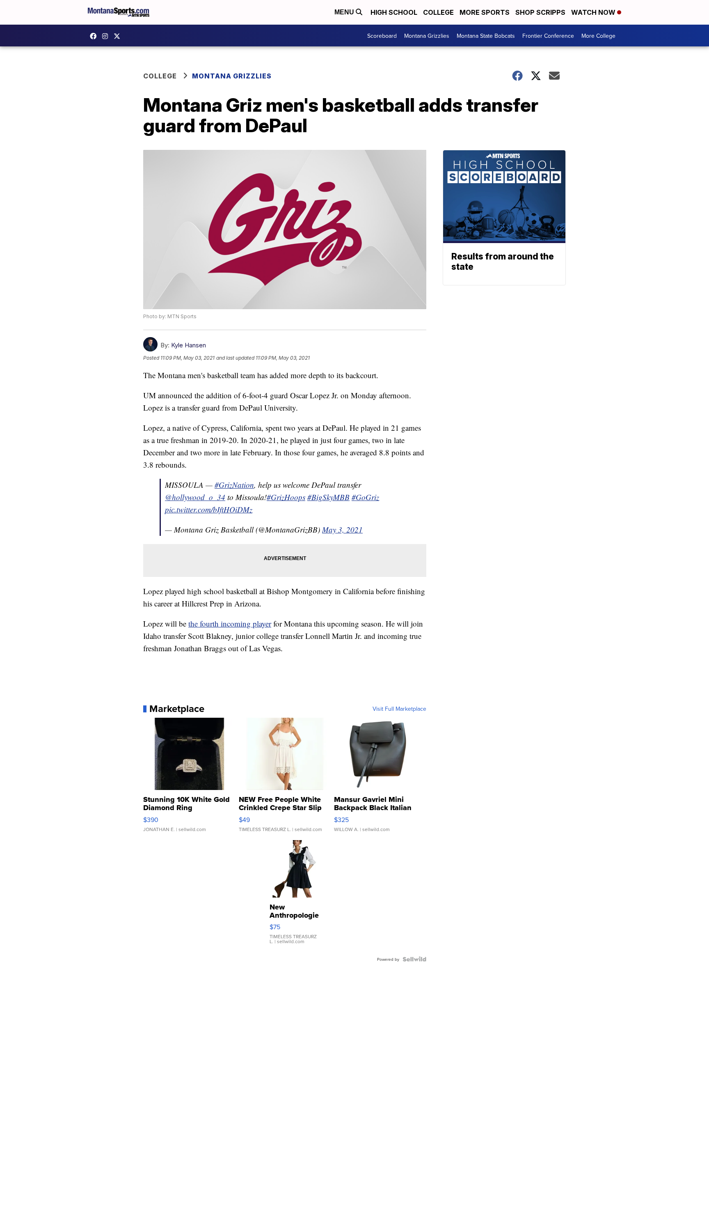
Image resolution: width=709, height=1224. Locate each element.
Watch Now (594, 12)
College (438, 12)
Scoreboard (382, 36)
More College (598, 36)
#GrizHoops (286, 497)
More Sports (485, 12)
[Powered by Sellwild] (414, 959)
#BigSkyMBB (328, 497)
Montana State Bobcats (486, 36)
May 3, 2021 (342, 529)
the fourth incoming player (229, 623)
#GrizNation (234, 485)
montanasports (95, 36)
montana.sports (107, 36)
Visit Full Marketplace (399, 709)
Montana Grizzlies (426, 36)
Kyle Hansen (188, 345)
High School (394, 12)
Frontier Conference (548, 36)
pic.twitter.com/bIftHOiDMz (208, 509)
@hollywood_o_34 (195, 497)
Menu (345, 12)
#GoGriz (365, 497)
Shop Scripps (540, 12)
